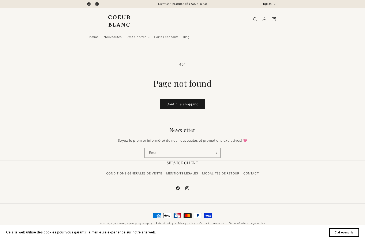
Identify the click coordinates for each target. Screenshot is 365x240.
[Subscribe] (215, 153)
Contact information (212, 223)
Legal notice (257, 223)
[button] (138, 37)
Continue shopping (182, 104)
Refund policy (164, 223)
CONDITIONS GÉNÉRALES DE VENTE (134, 173)
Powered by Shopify (139, 223)
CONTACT (251, 173)
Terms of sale (237, 223)
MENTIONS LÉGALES (182, 173)
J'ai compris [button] (344, 232)
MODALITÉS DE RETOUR (220, 173)
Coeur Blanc (118, 223)
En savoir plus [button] (169, 232)
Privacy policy (186, 223)
